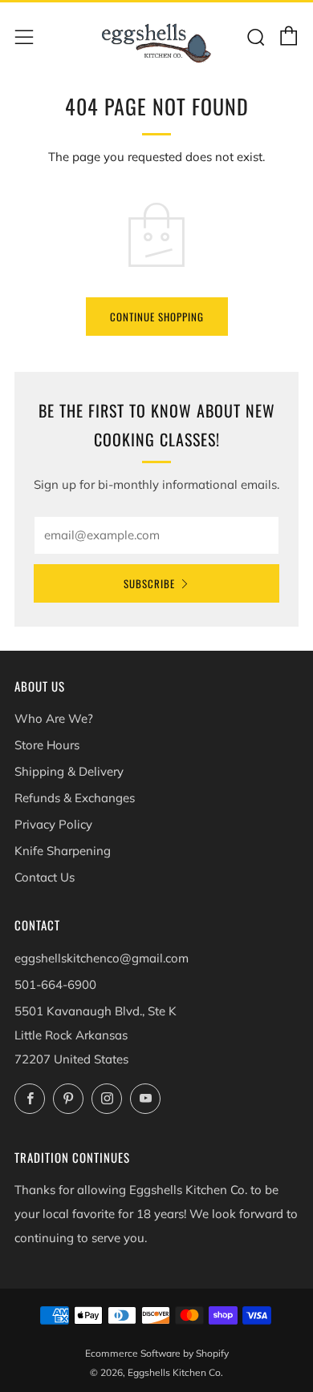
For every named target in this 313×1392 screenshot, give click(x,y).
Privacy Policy (53, 824)
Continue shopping (157, 317)
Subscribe (149, 583)
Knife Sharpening (62, 850)
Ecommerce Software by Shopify (157, 1353)
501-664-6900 (55, 984)
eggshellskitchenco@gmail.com (101, 958)
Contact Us (44, 877)
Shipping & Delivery (69, 771)
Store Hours (46, 744)
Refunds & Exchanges (74, 797)
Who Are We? (53, 718)
